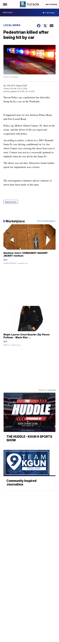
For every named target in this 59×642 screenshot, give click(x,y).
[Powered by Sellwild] (51, 390)
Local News (11, 25)
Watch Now (51, 4)
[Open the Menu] (4, 4)
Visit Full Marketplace (46, 221)
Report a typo (10, 202)
